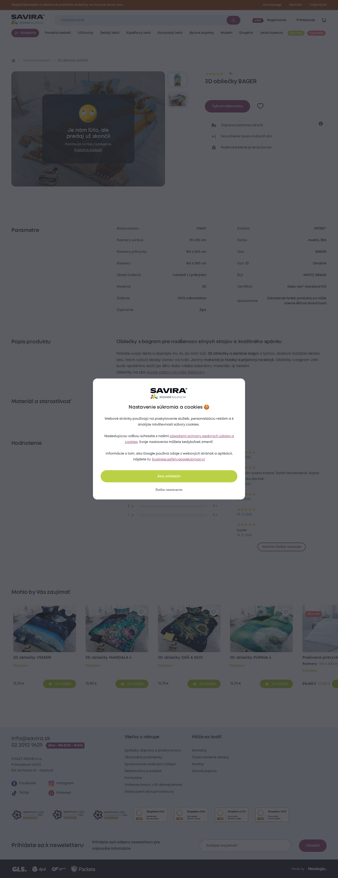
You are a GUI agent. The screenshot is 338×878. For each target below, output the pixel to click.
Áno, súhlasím (169, 476)
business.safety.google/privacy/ (178, 459)
